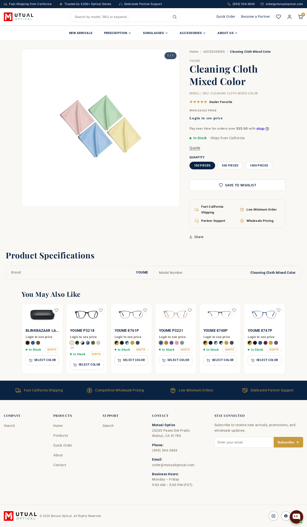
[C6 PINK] (177, 343)
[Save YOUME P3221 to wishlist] (190, 310)
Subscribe (285, 442)
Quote (194, 148)
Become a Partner (255, 16)
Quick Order (226, 16)
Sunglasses (153, 33)
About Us (226, 33)
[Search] (174, 17)
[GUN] (138, 343)
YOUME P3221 (171, 331)
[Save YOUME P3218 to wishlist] (101, 310)
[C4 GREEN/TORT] (93, 343)
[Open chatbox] (296, 517)
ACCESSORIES (214, 51)
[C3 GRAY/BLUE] (88, 343)
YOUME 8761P (127, 331)
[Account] (289, 16)
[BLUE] (33, 343)
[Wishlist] (278, 16)
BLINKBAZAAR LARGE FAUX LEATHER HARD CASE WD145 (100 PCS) (42, 331)
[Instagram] (273, 516)
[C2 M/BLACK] (82, 343)
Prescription (115, 33)
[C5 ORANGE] (166, 343)
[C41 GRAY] (182, 343)
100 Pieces (202, 165)
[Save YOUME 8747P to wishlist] (279, 310)
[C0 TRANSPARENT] (72, 343)
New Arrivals (81, 33)
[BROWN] (38, 343)
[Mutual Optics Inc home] (18, 16)
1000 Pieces (259, 165)
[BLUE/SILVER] (127, 343)
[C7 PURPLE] (171, 343)
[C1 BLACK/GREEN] (77, 343)
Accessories (191, 33)
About (58, 455)
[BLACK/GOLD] (116, 343)
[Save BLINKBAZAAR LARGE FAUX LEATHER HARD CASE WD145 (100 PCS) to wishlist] (56, 310)
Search (9, 426)
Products (60, 435)
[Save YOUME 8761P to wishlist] (145, 310)
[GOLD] (132, 343)
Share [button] (199, 237)
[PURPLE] (276, 343)
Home (193, 51)
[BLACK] (28, 343)
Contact (59, 465)
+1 (72, 347)
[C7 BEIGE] (98, 343)
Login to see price (206, 118)
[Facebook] (286, 516)
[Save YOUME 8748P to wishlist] (234, 310)
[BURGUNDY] (265, 343)
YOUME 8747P (260, 331)
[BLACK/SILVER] (221, 343)
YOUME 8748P (215, 331)
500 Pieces (230, 165)
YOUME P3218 (82, 331)
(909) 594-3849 (244, 4)
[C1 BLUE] (161, 343)
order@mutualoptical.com (284, 4)
